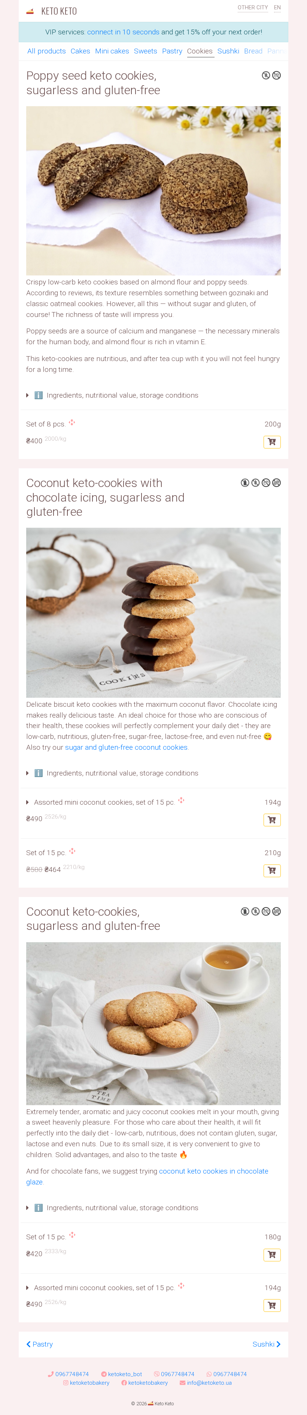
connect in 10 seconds (123, 32)
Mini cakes (113, 51)
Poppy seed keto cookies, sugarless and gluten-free (93, 82)
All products (47, 51)
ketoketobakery (89, 1382)
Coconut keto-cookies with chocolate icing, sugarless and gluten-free (105, 497)
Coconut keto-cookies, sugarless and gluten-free (93, 918)
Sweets (146, 51)
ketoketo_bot (125, 1374)
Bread (254, 51)
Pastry (173, 51)
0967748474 (72, 1374)
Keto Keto (58, 10)
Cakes (81, 51)
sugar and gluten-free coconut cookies (126, 747)
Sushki (229, 51)
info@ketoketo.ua (209, 1382)
